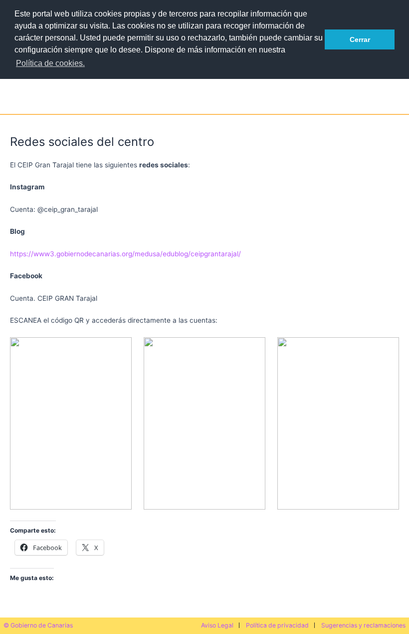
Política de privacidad (277, 625)
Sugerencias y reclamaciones (363, 625)
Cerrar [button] (360, 39)
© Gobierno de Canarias (38, 625)
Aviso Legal (217, 625)
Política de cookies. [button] (50, 63)
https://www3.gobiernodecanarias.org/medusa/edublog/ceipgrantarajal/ (125, 254)
